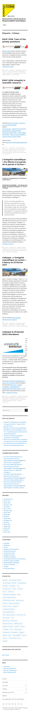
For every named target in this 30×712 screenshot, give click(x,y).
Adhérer (4, 695)
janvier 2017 (7, 526)
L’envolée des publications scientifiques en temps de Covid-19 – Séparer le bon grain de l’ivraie (15, 424)
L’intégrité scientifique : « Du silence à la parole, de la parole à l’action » (14, 162)
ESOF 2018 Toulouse (9, 600)
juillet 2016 (7, 528)
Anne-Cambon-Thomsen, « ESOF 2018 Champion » (15, 470)
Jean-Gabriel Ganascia (9, 615)
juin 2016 (6, 530)
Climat (5, 547)
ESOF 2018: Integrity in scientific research (13, 81)
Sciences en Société (9, 564)
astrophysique (22, 583)
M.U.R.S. (6, 70)
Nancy (3, 251)
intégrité (15, 606)
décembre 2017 (8, 520)
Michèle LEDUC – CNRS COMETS (17, 132)
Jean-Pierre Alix (15, 152)
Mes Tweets (5, 655)
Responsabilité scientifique (11, 562)
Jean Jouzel (20, 73)
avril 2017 (6, 522)
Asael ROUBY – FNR (7, 134)
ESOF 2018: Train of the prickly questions (14, 40)
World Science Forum (15, 638)
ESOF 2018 (6, 51)
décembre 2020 (8, 505)
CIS (18, 586)
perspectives (6, 632)
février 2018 (7, 518)
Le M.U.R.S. (5, 685)
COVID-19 (10, 591)
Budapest (13, 586)
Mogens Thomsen (8, 626)
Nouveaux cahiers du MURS (11, 560)
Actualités (18, 70)
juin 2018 (6, 516)
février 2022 (7, 501)
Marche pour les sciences (10, 620)
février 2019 (7, 512)
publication (15, 632)
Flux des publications (10, 668)
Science (24, 635)
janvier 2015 (7, 532)
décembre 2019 (8, 510)
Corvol (4, 591)
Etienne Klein (20, 600)
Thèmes (6, 566)
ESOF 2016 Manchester (9, 597)
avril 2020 (6, 507)
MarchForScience (8, 623)
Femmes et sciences (9, 555)
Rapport (21, 632)
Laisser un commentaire (11, 251)
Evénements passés (9, 553)
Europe (15, 73)
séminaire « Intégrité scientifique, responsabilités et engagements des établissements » (12, 386)
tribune (5, 638)
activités (5, 580)
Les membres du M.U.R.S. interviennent (17, 149)
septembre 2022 (8, 499)
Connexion (7, 666)
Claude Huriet (5, 250)
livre (12, 617)
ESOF (12, 73)
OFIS (11, 629)
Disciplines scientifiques (9, 594)
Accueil (4, 679)
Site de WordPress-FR (10, 672)
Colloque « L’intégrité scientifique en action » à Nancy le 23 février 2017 (14, 261)
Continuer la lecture (8, 66)
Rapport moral (7, 635)
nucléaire (5, 629)
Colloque (8, 73)
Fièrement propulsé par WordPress (12, 709)
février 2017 (7, 524)
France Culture (7, 606)
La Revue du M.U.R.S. (8, 692)
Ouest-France (18, 629)
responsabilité (16, 635)
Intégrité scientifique (7, 152)
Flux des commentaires (10, 670)
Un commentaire (15, 74)
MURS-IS (25, 250)
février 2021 (7, 503)
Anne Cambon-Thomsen (12, 71)
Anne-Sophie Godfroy (7, 150)
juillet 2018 (7, 514)
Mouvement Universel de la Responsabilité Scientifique (14, 20)
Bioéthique (7, 545)
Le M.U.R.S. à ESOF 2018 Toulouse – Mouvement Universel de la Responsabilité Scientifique (13, 458)
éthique (5, 641)
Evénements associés (10, 551)
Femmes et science (14, 603)
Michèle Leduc (23, 152)
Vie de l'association (9, 568)
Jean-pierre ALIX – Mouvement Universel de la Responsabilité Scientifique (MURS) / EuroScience (14, 130)
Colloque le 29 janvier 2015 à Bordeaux (13, 333)
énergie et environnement (11, 549)
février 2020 (7, 508)
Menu (4, 24)
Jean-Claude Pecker (8, 612)
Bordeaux (12, 399)
